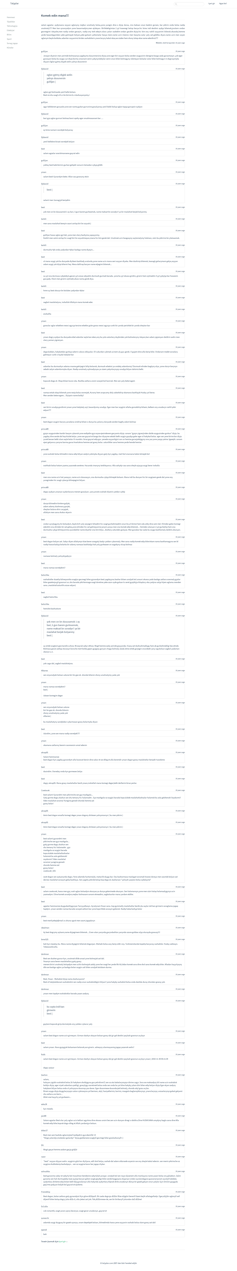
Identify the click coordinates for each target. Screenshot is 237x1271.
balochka (45, 575)
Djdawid (44, 68)
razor (43, 1156)
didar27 (44, 1130)
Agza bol (223, 3)
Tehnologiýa (12, 26)
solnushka (45, 1171)
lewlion (44, 1075)
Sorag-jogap (12, 43)
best (164, 43)
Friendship (45, 1192)
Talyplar (14, 3)
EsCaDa (44, 1206)
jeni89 (43, 1116)
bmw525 (44, 939)
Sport (9, 39)
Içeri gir (211, 3)
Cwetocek (45, 790)
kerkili (43, 219)
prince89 (44, 429)
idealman (45, 927)
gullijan (44, 51)
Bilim (9, 34)
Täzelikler (11, 21)
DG (42, 1145)
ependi (44, 1229)
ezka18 (44, 1104)
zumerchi (45, 1218)
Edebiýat (10, 30)
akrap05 (44, 752)
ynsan (43, 172)
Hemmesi (11, 17)
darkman (45, 954)
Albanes (44, 670)
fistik (43, 1054)
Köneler (10, 47)
